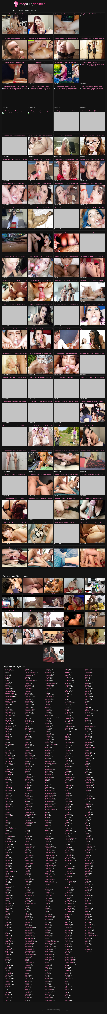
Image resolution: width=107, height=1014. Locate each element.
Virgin (86, 890)
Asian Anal (7, 752)
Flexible (27, 871)
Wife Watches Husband (90, 935)
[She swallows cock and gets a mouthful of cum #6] (14, 146)
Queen (66, 862)
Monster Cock (48, 995)
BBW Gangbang (8, 787)
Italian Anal (47, 771)
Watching (87, 903)
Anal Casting (8, 710)
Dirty (26, 734)
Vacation (87, 878)
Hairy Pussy (48, 675)
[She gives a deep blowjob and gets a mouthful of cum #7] (92, 97)
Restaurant (67, 876)
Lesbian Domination (49, 854)
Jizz (46, 812)
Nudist (66, 698)
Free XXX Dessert (18, 10)
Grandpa (27, 986)
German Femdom (29, 937)
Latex (46, 835)
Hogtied (47, 707)
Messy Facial (48, 964)
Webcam (87, 908)
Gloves (26, 973)
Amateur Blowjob (9, 691)
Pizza (66, 790)
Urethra (87, 874)
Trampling (87, 835)
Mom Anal (47, 986)
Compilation (7, 984)
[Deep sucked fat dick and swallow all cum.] (92, 485)
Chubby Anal (8, 951)
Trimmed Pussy (88, 846)
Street (86, 728)
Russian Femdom (69, 905)
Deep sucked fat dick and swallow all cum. (92, 474)
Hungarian (47, 741)
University (87, 870)
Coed (6, 976)
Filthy (26, 854)
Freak (26, 887)
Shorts (66, 972)
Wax (86, 906)
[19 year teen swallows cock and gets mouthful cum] (14, 485)
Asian (6, 749)
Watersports (88, 905)
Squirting (87, 709)
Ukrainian (87, 860)
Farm (26, 828)
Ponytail (67, 809)
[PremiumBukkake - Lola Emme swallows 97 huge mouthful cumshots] (40, 170)
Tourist (86, 828)
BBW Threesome (9, 790)
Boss (6, 884)
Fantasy (27, 827)
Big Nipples (7, 843)
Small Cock (67, 999)
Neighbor (67, 686)
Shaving (67, 952)
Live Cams (47, 892)
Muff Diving (67, 672)
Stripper (87, 729)
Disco (26, 739)
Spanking (87, 696)
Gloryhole (27, 972)
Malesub (47, 927)
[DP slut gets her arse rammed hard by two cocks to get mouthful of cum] (92, 267)
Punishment (68, 843)
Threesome (88, 796)
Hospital (47, 723)
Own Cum (67, 736)
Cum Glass (27, 693)
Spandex (87, 693)
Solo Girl (87, 688)
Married (47, 930)
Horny (46, 721)
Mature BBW (48, 951)
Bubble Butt (7, 897)
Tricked (87, 844)
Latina (46, 836)
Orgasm (67, 728)
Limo (46, 887)
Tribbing (87, 841)
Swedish (87, 749)
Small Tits (67, 1000)
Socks (86, 680)
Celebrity (7, 935)
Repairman (67, 874)
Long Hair (47, 898)
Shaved (67, 951)
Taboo (86, 763)
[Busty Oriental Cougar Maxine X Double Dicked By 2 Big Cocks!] (92, 412)
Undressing (88, 866)
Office (66, 709)
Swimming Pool (88, 753)
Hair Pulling (47, 669)
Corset (6, 991)
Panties (67, 749)
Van (86, 882)
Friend (26, 898)
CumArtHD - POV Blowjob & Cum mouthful (66, 256)
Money (46, 994)
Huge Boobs (48, 734)
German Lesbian (29, 943)
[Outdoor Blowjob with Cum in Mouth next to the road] (14, 388)
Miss (46, 976)
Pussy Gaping (68, 851)
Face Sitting (27, 819)
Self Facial (67, 932)
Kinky (46, 819)
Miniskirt (47, 973)
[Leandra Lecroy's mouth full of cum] (14, 509)
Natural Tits (67, 682)
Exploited (27, 808)
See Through (68, 930)
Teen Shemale (88, 787)
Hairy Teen (47, 677)
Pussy (66, 846)
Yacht (86, 946)
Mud (66, 671)
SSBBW (67, 913)
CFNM (6, 919)
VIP (86, 876)
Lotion (46, 903)
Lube (46, 906)
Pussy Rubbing (68, 857)
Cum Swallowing (29, 709)
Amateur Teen (8, 699)
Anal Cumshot (8, 715)
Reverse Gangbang (69, 882)
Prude (66, 835)
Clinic (6, 962)
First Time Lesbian (29, 863)
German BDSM (28, 932)
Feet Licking (28, 839)
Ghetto (26, 957)
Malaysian (47, 924)
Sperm (86, 699)
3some (6, 675)
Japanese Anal (48, 788)
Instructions (47, 757)
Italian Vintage (48, 777)
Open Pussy (68, 723)
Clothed (6, 968)
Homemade (47, 715)
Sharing (67, 949)
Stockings (87, 715)
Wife (86, 921)
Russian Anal (68, 903)
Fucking (27, 901)
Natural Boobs (68, 678)
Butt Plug (7, 913)
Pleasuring (67, 795)
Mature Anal (48, 949)
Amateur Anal (8, 690)
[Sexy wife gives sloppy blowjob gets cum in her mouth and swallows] (14, 558)
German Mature (28, 946)
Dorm (26, 752)
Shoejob (67, 967)
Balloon (6, 808)
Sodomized (88, 682)
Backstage (7, 800)
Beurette (7, 833)
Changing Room (8, 938)
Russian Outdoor (69, 909)
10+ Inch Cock (8, 669)
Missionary (47, 978)
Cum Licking (28, 701)
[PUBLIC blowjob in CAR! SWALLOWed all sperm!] (40, 461)
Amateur (7, 688)
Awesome (7, 782)
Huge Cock (47, 736)
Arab (6, 742)
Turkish (87, 854)
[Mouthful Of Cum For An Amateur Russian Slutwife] (40, 412)
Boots (6, 881)
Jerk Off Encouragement (50, 809)
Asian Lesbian (8, 760)
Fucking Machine (29, 903)
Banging (7, 809)
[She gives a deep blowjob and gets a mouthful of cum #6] (14, 121)
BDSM (6, 792)
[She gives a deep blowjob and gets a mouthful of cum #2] (92, 121)
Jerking (46, 811)
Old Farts (67, 714)
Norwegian (67, 694)
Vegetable (87, 884)
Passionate (67, 757)
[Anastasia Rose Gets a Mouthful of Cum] (40, 24)
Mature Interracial (49, 956)
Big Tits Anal (7, 847)
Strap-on (87, 723)
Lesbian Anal (48, 846)
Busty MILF (7, 906)
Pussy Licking (68, 852)
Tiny (86, 808)
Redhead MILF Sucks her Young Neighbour (14, 426)
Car (6, 925)
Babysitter (7, 795)
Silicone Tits (68, 978)
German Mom (28, 948)
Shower (67, 975)
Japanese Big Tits (49, 790)
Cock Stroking (8, 973)
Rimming (67, 887)
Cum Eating (27, 690)
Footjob (26, 881)
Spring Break (88, 704)
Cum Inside (27, 699)
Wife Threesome (89, 933)
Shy (66, 976)
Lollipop (47, 897)
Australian (7, 780)
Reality (66, 870)
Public (66, 836)
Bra (5, 889)
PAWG (66, 737)
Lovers (46, 905)
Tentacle (87, 790)
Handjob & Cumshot (49, 682)
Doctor (26, 742)
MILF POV (47, 919)
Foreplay (27, 882)
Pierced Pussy (68, 779)
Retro (66, 878)
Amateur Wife (8, 702)
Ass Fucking (7, 768)
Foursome (27, 886)
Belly (6, 830)
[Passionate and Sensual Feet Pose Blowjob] (92, 388)
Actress (6, 680)
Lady (46, 831)
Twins (86, 857)
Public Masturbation (69, 838)
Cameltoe (7, 921)
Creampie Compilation (30, 672)
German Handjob (29, 940)
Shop (66, 968)
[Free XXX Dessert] (29, 4)
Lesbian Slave (48, 876)
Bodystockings (8, 876)
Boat (6, 873)
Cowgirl (6, 1000)
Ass (6, 766)
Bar (5, 811)
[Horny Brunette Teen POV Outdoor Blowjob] (92, 24)
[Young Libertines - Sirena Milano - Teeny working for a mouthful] (40, 558)
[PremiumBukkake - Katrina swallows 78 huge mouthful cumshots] (66, 170)
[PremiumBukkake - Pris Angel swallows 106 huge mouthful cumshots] (14, 194)
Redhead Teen (68, 873)
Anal (6, 707)
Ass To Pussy (8, 774)
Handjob (47, 680)
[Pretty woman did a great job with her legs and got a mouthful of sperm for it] (40, 315)
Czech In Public (28, 721)
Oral (66, 725)
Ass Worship (8, 776)
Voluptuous (87, 895)
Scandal (67, 921)
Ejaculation (27, 785)
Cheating (7, 940)
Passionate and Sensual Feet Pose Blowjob (92, 377)
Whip (86, 917)
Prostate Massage (69, 831)
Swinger (87, 757)
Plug (66, 796)
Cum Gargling (28, 691)
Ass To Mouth (8, 772)
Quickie (67, 863)
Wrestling (87, 945)
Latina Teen (47, 838)
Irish (46, 766)
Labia (46, 827)
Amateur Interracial (9, 694)
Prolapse (67, 828)
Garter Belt (27, 922)
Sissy (66, 983)
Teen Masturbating (89, 784)
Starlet (86, 712)
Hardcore (47, 688)
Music (66, 675)
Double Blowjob (28, 755)
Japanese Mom (48, 801)
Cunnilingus (28, 714)
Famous (27, 825)
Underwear (87, 865)
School (66, 922)
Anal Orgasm (8, 726)
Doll (26, 747)
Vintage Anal (88, 889)
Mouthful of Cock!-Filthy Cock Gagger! (15, 256)
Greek (26, 989)
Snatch (87, 674)
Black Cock (7, 860)
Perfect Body (68, 763)
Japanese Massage (49, 798)
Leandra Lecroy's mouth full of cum (15, 498)
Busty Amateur (8, 903)
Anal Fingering (8, 720)
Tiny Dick (87, 809)
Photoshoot (67, 774)
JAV (46, 779)
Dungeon (27, 769)
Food (26, 876)
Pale (66, 747)
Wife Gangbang (88, 925)
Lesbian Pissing (48, 873)
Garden (26, 921)
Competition (7, 983)
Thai (86, 792)
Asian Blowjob (8, 755)
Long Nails (47, 901)
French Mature (28, 897)
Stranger (87, 721)
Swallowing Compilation (90, 747)
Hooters (47, 720)
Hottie (46, 731)
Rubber (67, 898)
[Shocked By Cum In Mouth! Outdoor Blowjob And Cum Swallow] (92, 364)
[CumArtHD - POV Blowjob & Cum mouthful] (66, 267)
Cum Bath (27, 683)
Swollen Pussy (88, 758)
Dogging (27, 744)
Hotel (46, 729)
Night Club (67, 690)
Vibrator (87, 886)
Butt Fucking (7, 911)
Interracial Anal (48, 761)
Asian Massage (8, 763)
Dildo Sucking (28, 733)
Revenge (67, 879)
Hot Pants (47, 728)
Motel (46, 999)
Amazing (7, 704)
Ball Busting (7, 801)
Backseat (7, 798)
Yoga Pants (88, 949)
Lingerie (47, 889)
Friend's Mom (28, 900)
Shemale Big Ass (69, 957)
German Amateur (29, 927)
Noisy (66, 693)
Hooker (46, 718)
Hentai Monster (48, 694)
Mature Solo (48, 957)
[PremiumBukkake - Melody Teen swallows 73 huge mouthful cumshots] (92, 194)
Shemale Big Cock (69, 959)
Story (86, 720)
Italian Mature (48, 774)
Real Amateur (68, 866)
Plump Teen (68, 801)
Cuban (26, 677)
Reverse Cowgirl (69, 881)
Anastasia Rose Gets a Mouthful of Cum (40, 14)
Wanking (87, 901)
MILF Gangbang (48, 916)
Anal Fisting (7, 721)
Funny (26, 906)
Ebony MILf (27, 782)
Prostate (67, 830)
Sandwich (67, 916)
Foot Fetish (27, 878)
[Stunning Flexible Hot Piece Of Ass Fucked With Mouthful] (14, 24)
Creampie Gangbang (30, 674)
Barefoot (7, 814)
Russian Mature (68, 906)
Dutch (26, 771)
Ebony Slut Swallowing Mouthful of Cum (14, 304)
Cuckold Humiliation (29, 680)
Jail (46, 785)
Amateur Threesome (9, 701)
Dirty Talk (27, 736)
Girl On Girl (27, 965)
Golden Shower (28, 978)
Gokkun (27, 976)
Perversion (67, 766)
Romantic (67, 892)
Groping (27, 992)
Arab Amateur (8, 744)
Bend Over (7, 831)
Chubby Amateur (8, 949)
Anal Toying (7, 733)
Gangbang (27, 917)
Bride (6, 892)
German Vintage (28, 956)
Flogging (27, 873)
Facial (26, 820)
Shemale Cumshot (69, 964)
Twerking (87, 855)
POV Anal (67, 741)
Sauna (66, 919)
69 (5, 678)
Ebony (26, 774)
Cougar (6, 997)
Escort (26, 793)
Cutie (26, 718)
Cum (26, 682)
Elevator (27, 787)
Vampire (87, 881)
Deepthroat (27, 728)
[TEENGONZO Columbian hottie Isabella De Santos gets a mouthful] (40, 49)
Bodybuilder (7, 874)
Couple (6, 999)
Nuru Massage (68, 702)
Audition (7, 779)
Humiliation (47, 739)
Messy (46, 962)
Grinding (27, 991)
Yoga (86, 948)
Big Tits (6, 846)
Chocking (7, 946)
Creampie (27, 671)
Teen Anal (87, 777)
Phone (66, 772)
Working (87, 940)
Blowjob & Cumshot (9, 871)
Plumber (67, 798)
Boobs (6, 879)
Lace (46, 828)
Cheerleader (8, 943)
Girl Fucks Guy (28, 962)
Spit (86, 701)
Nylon (66, 704)
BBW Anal (7, 785)
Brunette (7, 895)
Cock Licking (8, 972)
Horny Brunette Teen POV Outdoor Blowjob (92, 14)
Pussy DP (67, 847)
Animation (7, 736)
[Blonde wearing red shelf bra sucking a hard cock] (14, 291)
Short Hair (67, 970)
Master (46, 938)
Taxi (86, 771)
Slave (66, 991)
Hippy (46, 702)
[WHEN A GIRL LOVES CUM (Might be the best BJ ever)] (66, 533)
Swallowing (88, 745)
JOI (46, 780)
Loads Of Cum (48, 894)
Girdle (26, 959)
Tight (86, 803)
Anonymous (7, 739)
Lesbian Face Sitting (49, 855)
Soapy (86, 677)
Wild (86, 937)
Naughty (67, 685)
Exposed (27, 809)
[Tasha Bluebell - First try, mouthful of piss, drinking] (92, 243)
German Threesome (29, 954)
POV (66, 739)
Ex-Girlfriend (28, 800)
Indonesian (47, 752)
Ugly (86, 858)
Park (66, 752)
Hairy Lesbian (48, 672)
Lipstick (47, 890)
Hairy (46, 671)
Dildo (26, 729)
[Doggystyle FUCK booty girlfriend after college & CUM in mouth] (40, 485)
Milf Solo (47, 968)
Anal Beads (7, 709)
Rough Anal (68, 895)
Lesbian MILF (48, 863)
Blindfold (7, 865)
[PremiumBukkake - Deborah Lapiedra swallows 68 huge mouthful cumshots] (40, 194)
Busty (6, 901)
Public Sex (67, 839)
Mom (46, 984)
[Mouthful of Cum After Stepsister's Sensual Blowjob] (40, 509)
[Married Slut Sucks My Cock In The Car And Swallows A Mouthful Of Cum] (66, 412)
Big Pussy (7, 844)
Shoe (66, 965)
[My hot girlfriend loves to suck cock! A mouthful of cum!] (40, 291)
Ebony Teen (27, 784)
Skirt (66, 988)
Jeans (46, 808)
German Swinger (29, 951)
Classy (6, 960)
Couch (6, 995)
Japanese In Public (49, 793)
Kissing (46, 820)
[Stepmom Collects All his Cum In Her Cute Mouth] (66, 509)
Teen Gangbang (89, 780)
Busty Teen (7, 908)
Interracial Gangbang (50, 763)
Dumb (26, 768)
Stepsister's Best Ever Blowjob (41, 522)
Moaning (47, 981)
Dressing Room (28, 764)
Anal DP (7, 717)
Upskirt (87, 873)
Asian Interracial (8, 758)
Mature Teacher (48, 959)
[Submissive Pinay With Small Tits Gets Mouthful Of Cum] (40, 218)
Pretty (66, 822)
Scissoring (67, 924)
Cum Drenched (28, 686)
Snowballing (88, 675)
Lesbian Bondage (49, 852)
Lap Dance (47, 833)
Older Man (67, 717)
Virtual (86, 892)
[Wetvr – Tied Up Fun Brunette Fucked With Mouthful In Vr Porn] (40, 436)
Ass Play (7, 771)
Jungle (46, 817)
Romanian (67, 890)
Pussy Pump (68, 855)
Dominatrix (27, 750)
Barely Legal (8, 815)
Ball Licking (7, 804)
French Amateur (28, 892)
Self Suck (67, 937)
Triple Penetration (89, 849)
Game (26, 916)
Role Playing (68, 889)
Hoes (46, 706)
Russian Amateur (69, 901)
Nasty (66, 677)
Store (86, 718)
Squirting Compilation (90, 710)
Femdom (27, 844)
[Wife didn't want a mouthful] (14, 243)
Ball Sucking (8, 806)
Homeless (47, 714)
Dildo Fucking (28, 731)
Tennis (86, 788)
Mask (46, 932)
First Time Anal (28, 862)
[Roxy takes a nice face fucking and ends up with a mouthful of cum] (66, 73)
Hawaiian (47, 690)
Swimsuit (87, 755)
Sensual (67, 938)
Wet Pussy (87, 914)
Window (87, 938)
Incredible (47, 747)
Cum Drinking (28, 688)
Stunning (87, 737)
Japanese (47, 787)
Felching (27, 841)
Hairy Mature (48, 674)
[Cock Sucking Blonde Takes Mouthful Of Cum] (14, 364)
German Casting (28, 933)
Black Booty (7, 858)
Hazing (46, 691)
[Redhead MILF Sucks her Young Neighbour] (14, 436)
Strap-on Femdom (89, 725)
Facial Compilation (29, 822)
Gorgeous (27, 981)
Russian (67, 900)
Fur (25, 908)
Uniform (87, 868)
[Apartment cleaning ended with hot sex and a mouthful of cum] (92, 291)
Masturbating (48, 940)
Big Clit (6, 838)
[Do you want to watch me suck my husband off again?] (66, 315)
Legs (46, 843)
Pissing (67, 788)
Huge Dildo (47, 737)
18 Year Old (7, 671)
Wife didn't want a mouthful (15, 232)
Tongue (87, 823)
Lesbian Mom (48, 868)
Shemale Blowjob (69, 962)
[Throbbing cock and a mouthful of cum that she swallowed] (92, 73)
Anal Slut (7, 729)
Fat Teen (27, 836)
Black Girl (7, 862)
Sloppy (66, 994)
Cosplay (7, 992)
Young (86, 951)
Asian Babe (7, 753)
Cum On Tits (28, 707)
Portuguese (67, 815)
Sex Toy (67, 946)
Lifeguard (47, 886)
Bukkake (7, 898)
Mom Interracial (48, 991)
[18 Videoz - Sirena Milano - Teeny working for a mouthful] (66, 485)
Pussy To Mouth (68, 860)
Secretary (67, 927)
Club (6, 970)
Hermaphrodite (48, 696)
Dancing (27, 723)
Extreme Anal (28, 812)
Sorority (87, 691)
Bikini (6, 849)
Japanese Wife (48, 806)
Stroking (87, 733)
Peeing (66, 758)
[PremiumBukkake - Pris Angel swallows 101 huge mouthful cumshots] (92, 315)
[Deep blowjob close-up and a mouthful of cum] (14, 170)
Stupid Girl (87, 739)
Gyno (26, 999)
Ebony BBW (27, 779)
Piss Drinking (68, 785)
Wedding (87, 909)
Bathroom (7, 819)
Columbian (7, 981)
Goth (26, 983)
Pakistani (67, 745)
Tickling (87, 800)
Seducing (67, 929)
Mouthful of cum (40, 62)
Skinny (66, 986)
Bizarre (6, 855)
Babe (6, 793)
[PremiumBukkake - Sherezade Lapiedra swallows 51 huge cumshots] (66, 364)
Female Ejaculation (29, 843)
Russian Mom (68, 908)
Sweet (86, 750)
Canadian (7, 924)
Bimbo (6, 851)
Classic (6, 957)
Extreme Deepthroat (29, 814)
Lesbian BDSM (48, 851)
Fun (26, 905)
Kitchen (47, 822)
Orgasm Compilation (70, 729)
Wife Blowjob (88, 924)
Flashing (27, 870)
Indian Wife (47, 750)
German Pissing (28, 949)
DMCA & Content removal (53, 1011)
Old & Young (68, 712)
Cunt (26, 715)
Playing (67, 793)
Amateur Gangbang (9, 693)
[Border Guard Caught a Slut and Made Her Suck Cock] (14, 412)
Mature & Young (48, 946)
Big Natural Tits (8, 841)
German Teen (28, 952)
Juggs (46, 814)
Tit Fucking (87, 812)
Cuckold (27, 678)
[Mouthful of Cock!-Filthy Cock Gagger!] (14, 267)
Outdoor (67, 734)
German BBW (28, 930)
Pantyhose (67, 750)
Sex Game (67, 941)
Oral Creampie (68, 726)
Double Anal (28, 753)
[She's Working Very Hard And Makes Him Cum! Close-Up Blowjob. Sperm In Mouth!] (66, 243)
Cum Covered (28, 685)
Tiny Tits (87, 811)
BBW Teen (7, 788)
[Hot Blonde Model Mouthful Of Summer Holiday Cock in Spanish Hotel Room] (14, 49)
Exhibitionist (28, 803)
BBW (6, 784)
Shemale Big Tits (69, 960)
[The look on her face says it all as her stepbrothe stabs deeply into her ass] (92, 558)
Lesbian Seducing (49, 874)
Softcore (87, 683)
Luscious (47, 909)
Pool (66, 811)
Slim (66, 992)
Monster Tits (48, 997)
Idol (46, 745)
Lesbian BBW (48, 849)
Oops (66, 721)
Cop (6, 989)
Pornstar (67, 814)
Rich (66, 884)
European (27, 796)
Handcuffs (47, 678)
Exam (26, 801)
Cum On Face (28, 704)
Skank (66, 984)
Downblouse (28, 760)
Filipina (26, 852)
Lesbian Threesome (49, 882)
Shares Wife (68, 948)
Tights (86, 806)
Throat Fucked (88, 798)
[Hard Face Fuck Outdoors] (66, 388)
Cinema (6, 956)
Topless (87, 827)
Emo (26, 788)
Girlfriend (27, 967)
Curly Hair (27, 717)
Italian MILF (47, 772)
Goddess (27, 975)
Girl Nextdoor (28, 964)
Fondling (27, 874)
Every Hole (27, 798)
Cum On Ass (28, 702)
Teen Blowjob (88, 779)
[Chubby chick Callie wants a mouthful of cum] (92, 146)
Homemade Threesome (50, 717)
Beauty (6, 822)
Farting (26, 830)
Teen (86, 776)
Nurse (66, 701)
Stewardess (88, 714)
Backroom (7, 796)
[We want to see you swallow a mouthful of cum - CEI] (66, 291)
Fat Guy (27, 833)
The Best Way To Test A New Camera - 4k (41, 377)
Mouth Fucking (48, 1000)
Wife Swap (87, 932)
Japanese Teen (48, 804)
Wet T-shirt (87, 916)
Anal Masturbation (9, 725)
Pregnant (67, 820)
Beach (6, 820)
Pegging (67, 760)
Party (66, 755)
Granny (26, 988)
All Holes (7, 686)
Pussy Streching (69, 858)
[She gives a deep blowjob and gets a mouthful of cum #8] (66, 97)
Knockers (47, 823)
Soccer (87, 678)
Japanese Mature (49, 800)
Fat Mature (27, 835)
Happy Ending (48, 685)
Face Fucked (28, 817)
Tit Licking (87, 814)
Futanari (27, 909)
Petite (66, 769)
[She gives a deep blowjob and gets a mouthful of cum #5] (40, 97)
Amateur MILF (8, 698)
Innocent (47, 753)
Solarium (87, 685)
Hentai (46, 693)
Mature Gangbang (49, 952)
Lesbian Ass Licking (49, 847)
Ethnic (26, 795)
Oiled (66, 710)
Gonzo (26, 980)
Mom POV (47, 992)
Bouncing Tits (8, 886)
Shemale (67, 954)
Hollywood (47, 710)
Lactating (47, 830)
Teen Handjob (88, 782)
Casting (6, 930)
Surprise (87, 744)
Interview (47, 764)
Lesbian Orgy (48, 871)
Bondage (7, 878)
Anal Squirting (8, 731)
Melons (46, 960)
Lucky (46, 908)
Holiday (47, 709)
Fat (25, 831)
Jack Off (47, 782)
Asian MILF (7, 761)
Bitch (6, 854)
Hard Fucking (48, 686)
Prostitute (67, 833)
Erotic (26, 792)
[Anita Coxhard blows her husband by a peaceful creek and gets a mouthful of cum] (40, 364)
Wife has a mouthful (66, 135)
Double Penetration (29, 758)
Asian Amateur (8, 750)
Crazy (26, 669)
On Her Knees (68, 720)
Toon (86, 825)
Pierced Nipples (68, 777)
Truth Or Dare (88, 851)
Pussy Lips (67, 854)
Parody (66, 753)
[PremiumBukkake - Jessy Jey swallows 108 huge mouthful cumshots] (66, 194)
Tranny (87, 836)
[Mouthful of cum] (40, 73)
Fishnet (26, 865)
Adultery (7, 683)
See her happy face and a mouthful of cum (40, 232)
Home (46, 712)
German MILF (28, 945)
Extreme (27, 811)
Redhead (67, 871)
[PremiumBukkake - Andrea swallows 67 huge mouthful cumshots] (92, 170)
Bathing (6, 817)
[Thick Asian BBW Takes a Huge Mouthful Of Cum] (40, 146)
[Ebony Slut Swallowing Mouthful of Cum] (14, 315)
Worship (87, 943)
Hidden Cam (48, 698)
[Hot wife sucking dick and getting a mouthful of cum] (66, 461)
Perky (66, 764)
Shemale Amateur (69, 956)
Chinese (7, 945)
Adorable (7, 682)
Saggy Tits (67, 914)
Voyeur (87, 897)
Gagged (27, 913)
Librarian (47, 884)
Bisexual (7, 852)
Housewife (47, 733)
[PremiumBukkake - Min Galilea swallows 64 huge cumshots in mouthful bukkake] (92, 218)
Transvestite (88, 839)
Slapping (67, 989)
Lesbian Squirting (49, 878)
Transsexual (88, 838)
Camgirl (6, 922)
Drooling (27, 766)
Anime (6, 737)
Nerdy (66, 688)
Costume (7, 994)
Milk (46, 972)
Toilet (86, 822)
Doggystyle (27, 745)
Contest (6, 988)
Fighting (27, 851)
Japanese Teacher (49, 803)
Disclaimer (46, 1011)
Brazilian (7, 890)
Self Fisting (67, 933)
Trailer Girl (87, 831)
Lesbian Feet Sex (49, 857)
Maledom (47, 925)
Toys (86, 830)
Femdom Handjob (29, 846)
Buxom (6, 914)
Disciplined (27, 737)
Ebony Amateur (28, 776)
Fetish (26, 849)
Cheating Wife (8, 941)
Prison (66, 825)
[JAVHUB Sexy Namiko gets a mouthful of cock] (14, 533)
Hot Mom (47, 726)
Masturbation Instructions (51, 941)
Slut (66, 997)
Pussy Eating (68, 849)
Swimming (87, 752)
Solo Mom (87, 690)
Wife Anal (87, 922)
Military (46, 970)
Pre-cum (67, 819)
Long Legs (47, 900)
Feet (26, 838)
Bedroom (7, 827)
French (26, 890)
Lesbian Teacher (49, 879)
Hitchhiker (47, 704)
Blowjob (7, 870)
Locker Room (48, 895)
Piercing (67, 780)
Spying (87, 707)
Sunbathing (88, 742)
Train (86, 833)
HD (25, 1000)
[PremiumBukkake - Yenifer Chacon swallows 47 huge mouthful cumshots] (66, 339)
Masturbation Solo (49, 943)
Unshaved (87, 871)
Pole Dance (68, 804)
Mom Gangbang (48, 988)
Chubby (6, 948)
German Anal (28, 929)
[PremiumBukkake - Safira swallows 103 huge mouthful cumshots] (14, 218)
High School (48, 701)
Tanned (87, 766)
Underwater (88, 863)
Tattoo (86, 769)
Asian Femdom (8, 757)
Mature (46, 945)
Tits (86, 819)
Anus (6, 741)
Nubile (66, 696)
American (7, 706)
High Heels (47, 699)
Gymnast (27, 997)
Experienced (28, 806)
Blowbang (7, 868)
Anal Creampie (8, 714)
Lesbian (47, 844)
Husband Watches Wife (50, 744)
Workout (87, 941)
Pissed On (67, 787)
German (27, 925)
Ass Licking (7, 769)
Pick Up (67, 776)
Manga (46, 929)
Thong (86, 795)
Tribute (87, 843)
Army (6, 745)
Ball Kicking (7, 803)
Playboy (67, 792)
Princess (67, 823)
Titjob (86, 817)
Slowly (66, 995)
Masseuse (47, 935)
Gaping (26, 919)
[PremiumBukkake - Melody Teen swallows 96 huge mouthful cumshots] (14, 339)
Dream (26, 761)
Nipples (67, 691)
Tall (86, 764)
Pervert (66, 768)
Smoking (87, 669)
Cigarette (7, 954)
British (6, 894)
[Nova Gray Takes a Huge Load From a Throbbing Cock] (92, 436)
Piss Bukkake (68, 784)
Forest (26, 884)
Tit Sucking (87, 815)
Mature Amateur (48, 948)
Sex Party (67, 943)
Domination (27, 749)
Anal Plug (7, 728)
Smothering (88, 672)
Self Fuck (67, 935)
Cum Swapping (28, 710)
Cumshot (27, 712)
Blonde (6, 866)
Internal (47, 758)
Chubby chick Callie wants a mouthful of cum (92, 135)
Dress (26, 763)
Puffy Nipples (68, 841)
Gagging (27, 914)
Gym (26, 995)
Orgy (66, 731)
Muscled (67, 674)
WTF (86, 898)
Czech (26, 720)
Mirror (46, 975)
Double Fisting (28, 757)
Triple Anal (87, 847)
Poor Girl (67, 812)
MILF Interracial (48, 917)
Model (46, 983)
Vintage (87, 887)
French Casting (28, 895)
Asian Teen (7, 764)
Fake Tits (27, 823)
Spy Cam (87, 706)
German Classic (28, 935)
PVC (66, 744)
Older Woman (68, 718)
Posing (66, 817)
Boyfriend (7, 887)
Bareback (7, 812)
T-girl (86, 761)
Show (66, 973)
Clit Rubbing (8, 965)
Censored (7, 937)
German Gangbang (29, 938)
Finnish (26, 858)
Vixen (86, 894)
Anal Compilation (9, 712)
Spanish (87, 694)
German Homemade (29, 941)
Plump (66, 800)
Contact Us (61, 1011)
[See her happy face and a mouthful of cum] (40, 243)
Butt (6, 909)
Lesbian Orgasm (49, 870)
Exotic (26, 804)
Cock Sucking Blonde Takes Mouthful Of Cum (15, 353)
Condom (7, 986)
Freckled (27, 889)
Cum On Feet (28, 706)
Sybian (87, 760)
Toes (86, 820)
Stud (86, 734)
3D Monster (7, 674)
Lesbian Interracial (49, 862)
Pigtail (66, 782)
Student (87, 736)
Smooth (87, 671)
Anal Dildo (7, 718)
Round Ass (67, 897)
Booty (6, 882)
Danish (26, 725)
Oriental (67, 733)
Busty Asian (7, 905)
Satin (66, 917)
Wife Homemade (89, 929)
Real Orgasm (68, 868)
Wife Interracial (88, 930)
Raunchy (67, 865)
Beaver (6, 823)
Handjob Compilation (50, 683)
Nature (66, 683)
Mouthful (67, 669)
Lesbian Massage (49, 865)
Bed (6, 825)
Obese (66, 707)
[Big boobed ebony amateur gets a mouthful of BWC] (92, 339)
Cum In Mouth (28, 696)
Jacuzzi (47, 784)
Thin (86, 793)
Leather (47, 841)
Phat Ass (67, 771)
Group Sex (27, 994)
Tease (86, 774)
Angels (6, 734)
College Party (8, 980)
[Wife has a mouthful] (66, 146)
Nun (66, 699)
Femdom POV (28, 847)
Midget (46, 967)
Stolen (86, 717)
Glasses (27, 970)
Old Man (67, 715)
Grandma (27, 984)
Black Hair (7, 863)
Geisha (26, 924)
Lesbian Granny (48, 858)
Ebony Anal (27, 777)
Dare (26, 726)
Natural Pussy (68, 680)
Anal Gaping (8, 723)
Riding (66, 886)
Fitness (26, 868)
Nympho (67, 706)
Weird (86, 911)
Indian (46, 749)
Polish (66, 808)
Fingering (27, 857)
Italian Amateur (48, 769)
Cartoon (7, 927)
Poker (66, 803)
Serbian (67, 940)
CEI (6, 917)
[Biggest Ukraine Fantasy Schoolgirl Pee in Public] (66, 218)
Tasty (86, 768)
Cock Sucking (8, 975)
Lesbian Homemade (49, 860)
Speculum (87, 698)
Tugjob (87, 852)
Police (66, 806)
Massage (47, 933)
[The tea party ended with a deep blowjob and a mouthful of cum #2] (14, 97)
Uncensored (88, 862)
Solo (86, 686)
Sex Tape (67, 945)
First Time (27, 860)
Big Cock (7, 839)
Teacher (87, 772)
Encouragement (28, 790)
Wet (86, 913)
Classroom (7, 959)
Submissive (88, 741)
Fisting (26, 866)
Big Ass (6, 835)
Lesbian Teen (48, 881)
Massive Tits (48, 937)
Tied (86, 801)
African (6, 685)
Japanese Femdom (49, 792)
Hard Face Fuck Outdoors (66, 377)
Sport (86, 702)
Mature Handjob (48, 954)
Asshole (7, 777)
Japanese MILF (48, 796)
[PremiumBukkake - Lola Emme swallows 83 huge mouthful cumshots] (40, 267)
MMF (46, 921)
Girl (26, 960)
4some (6, 677)
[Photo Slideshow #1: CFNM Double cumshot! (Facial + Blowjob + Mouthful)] (40, 339)
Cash (6, 929)
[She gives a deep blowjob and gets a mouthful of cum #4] (40, 121)
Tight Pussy (88, 804)
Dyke (26, 772)
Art (5, 747)
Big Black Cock (8, 836)
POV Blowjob (68, 742)
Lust (46, 911)
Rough (66, 894)
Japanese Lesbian (49, 795)
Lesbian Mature (48, 866)
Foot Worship (28, 879)
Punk (66, 844)
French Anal (27, 894)
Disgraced (27, 741)
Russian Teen (68, 911)
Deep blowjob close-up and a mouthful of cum (15, 159)
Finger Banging (28, 855)
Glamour (27, 968)
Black (6, 857)
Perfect (66, 761)
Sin (66, 981)
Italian (46, 768)
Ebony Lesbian (28, 780)
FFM (26, 815)
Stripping (87, 731)
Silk (66, 980)
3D (5, 672)
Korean (46, 825)
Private (66, 827)
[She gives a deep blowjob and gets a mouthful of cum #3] (66, 121)
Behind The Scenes (9, 828)
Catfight (6, 932)
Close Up (7, 967)
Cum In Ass (27, 694)
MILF (46, 913)
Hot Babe (47, 725)
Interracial (47, 760)
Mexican (47, 965)
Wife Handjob (88, 927)
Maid (46, 922)
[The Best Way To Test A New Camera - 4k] (40, 388)
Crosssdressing (28, 675)
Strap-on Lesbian (89, 726)
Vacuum (87, 879)
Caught (6, 933)
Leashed (47, 839)
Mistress (47, 980)
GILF (26, 911)
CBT (6, 916)
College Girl (7, 978)
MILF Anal (47, 914)
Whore (86, 919)
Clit (5, 964)
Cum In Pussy (28, 698)
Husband (47, 742)
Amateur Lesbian (9, 696)
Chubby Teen (8, 952)
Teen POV (87, 785)
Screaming (67, 925)
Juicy (46, 815)
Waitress (87, 900)
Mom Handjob (48, 989)
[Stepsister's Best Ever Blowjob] (40, 533)
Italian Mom (47, 776)
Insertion (47, 755)
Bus (6, 900)
